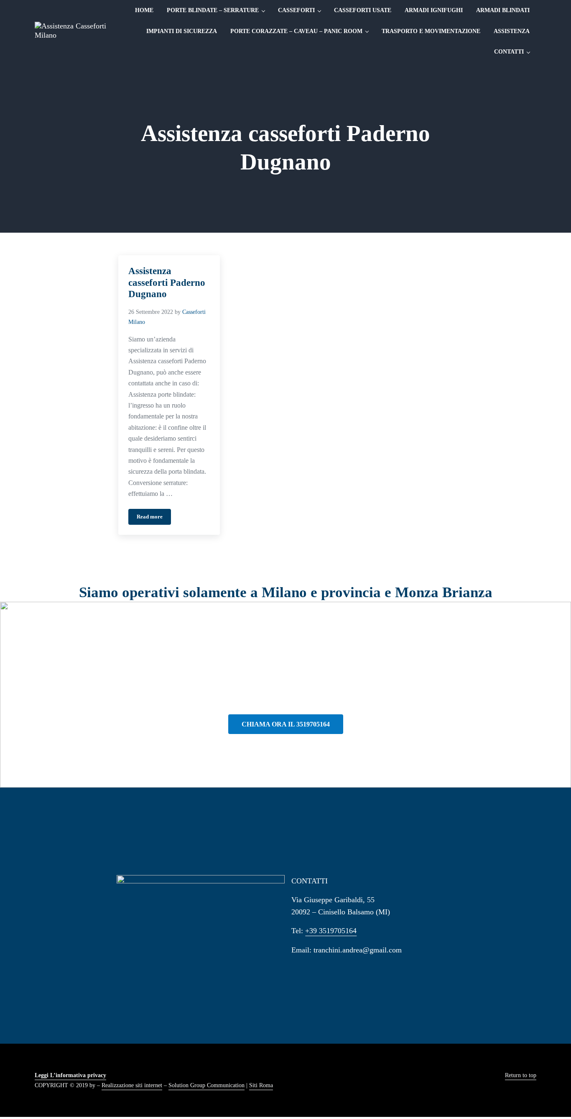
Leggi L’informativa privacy (70, 1075)
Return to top (520, 1075)
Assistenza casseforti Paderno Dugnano (166, 282)
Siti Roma (261, 1085)
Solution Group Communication (206, 1085)
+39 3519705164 (331, 931)
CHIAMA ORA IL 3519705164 (286, 724)
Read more (154, 518)
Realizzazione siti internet (132, 1085)
